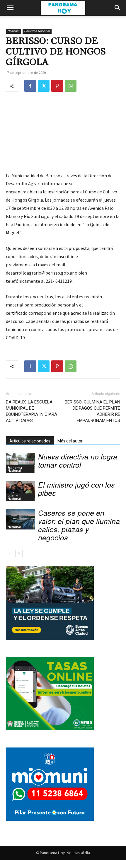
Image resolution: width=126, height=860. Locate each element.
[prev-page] (9, 553)
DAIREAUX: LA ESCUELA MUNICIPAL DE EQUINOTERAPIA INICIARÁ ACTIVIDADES (31, 411)
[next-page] (19, 553)
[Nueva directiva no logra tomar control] (20, 463)
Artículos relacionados (29, 441)
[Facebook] (30, 86)
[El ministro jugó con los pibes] (20, 491)
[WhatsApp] (70, 86)
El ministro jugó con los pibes (76, 488)
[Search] (118, 8)
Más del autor (70, 441)
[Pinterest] (57, 86)
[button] (10, 8)
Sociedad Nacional (37, 31)
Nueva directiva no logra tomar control (77, 460)
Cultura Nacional (14, 497)
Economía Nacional (15, 469)
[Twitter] (44, 86)
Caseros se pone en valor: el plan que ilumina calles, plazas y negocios (79, 525)
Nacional (13, 31)
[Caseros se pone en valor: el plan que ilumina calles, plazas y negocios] (20, 519)
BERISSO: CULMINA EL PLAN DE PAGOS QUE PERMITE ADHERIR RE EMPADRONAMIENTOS (92, 411)
